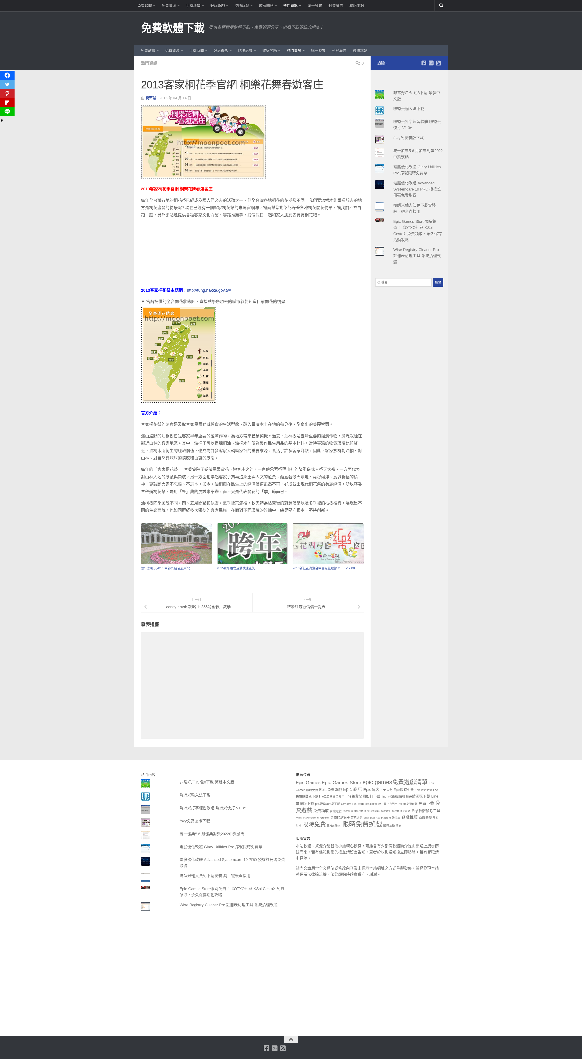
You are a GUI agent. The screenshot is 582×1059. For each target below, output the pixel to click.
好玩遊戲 (217, 6)
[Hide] (2, 120)
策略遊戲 (357, 817)
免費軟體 (144, 6)
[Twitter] (7, 84)
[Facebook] (7, 75)
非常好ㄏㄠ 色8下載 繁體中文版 (207, 782)
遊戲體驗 (425, 817)
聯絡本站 (356, 6)
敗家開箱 (266, 6)
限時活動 (389, 825)
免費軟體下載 (172, 28)
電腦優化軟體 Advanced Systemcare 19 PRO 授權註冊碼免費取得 (417, 189)
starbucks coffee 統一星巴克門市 (377, 804)
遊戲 (366, 817)
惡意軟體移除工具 (425, 811)
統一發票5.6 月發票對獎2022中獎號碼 (212, 834)
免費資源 (169, 6)
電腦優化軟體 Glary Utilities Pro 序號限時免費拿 (221, 847)
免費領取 (321, 810)
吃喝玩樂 (242, 6)
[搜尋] (441, 5)
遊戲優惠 (386, 817)
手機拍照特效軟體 (306, 817)
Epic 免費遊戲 (330, 790)
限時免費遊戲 (362, 824)
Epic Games (308, 782)
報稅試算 (386, 811)
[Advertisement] (252, 255)
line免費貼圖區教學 (331, 796)
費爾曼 (151, 98)
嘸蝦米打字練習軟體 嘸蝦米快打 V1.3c (213, 808)
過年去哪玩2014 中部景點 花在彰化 (165, 568)
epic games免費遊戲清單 (395, 782)
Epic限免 (386, 790)
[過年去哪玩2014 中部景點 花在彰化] (176, 543)
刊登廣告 (336, 6)
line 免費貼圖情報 (393, 796)
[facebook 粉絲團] (423, 63)
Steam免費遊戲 (408, 804)
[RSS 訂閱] (438, 63)
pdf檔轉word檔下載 (327, 804)
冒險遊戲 (336, 811)
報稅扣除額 (373, 811)
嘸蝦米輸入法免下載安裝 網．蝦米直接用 (215, 876)
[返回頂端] (291, 1039)
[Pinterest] (7, 93)
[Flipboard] (7, 102)
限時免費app (334, 825)
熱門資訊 (290, 6)
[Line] (7, 111)
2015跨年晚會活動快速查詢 (236, 568)
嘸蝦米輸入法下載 (408, 109)
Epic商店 (371, 789)
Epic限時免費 (404, 790)
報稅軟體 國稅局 (401, 811)
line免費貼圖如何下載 (363, 796)
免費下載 (426, 803)
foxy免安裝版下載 (408, 138)
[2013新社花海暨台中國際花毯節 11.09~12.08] (328, 543)
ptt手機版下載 (348, 804)
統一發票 (315, 6)
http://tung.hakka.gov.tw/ (209, 290)
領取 (398, 825)
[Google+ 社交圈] (431, 63)
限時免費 (314, 824)
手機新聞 (193, 6)
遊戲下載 (375, 817)
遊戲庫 (396, 817)
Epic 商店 (352, 789)
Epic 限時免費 (423, 790)
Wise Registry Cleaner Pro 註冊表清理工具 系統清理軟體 (417, 256)
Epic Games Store (341, 782)
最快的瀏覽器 (340, 817)
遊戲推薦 (409, 817)
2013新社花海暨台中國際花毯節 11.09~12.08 (324, 568)
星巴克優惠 (323, 817)
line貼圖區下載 (418, 796)
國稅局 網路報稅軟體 (354, 811)
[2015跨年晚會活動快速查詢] (252, 543)
